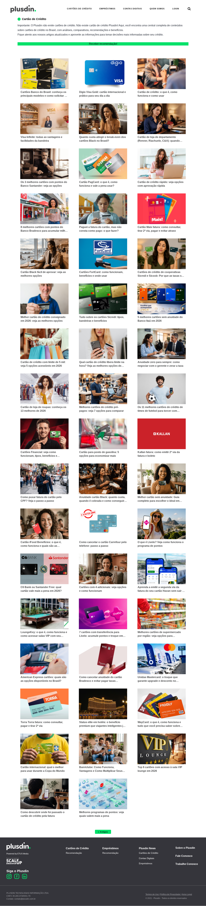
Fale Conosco (183, 856)
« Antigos (103, 832)
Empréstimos (110, 848)
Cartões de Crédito (77, 848)
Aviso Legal (187, 894)
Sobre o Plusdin (185, 847)
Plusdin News (147, 848)
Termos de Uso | (152, 894)
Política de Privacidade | (170, 894)
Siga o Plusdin (17, 871)
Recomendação (74, 853)
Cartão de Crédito (34, 19)
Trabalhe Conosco (186, 864)
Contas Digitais (146, 858)
